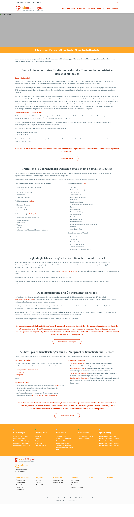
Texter (57, 386)
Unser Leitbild (75, 485)
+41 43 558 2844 (20, 2)
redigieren (19, 375)
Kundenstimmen (58, 480)
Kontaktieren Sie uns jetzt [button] (67, 342)
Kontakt (39, 2)
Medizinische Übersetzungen (21, 441)
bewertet (22, 284)
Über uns (100, 8)
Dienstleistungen (68, 8)
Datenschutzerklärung (45, 497)
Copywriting (38, 443)
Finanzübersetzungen (19, 438)
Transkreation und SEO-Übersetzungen (45, 395)
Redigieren (38, 441)
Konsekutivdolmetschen (63, 441)
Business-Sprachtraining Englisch (109, 438)
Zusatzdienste (83, 432)
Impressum (35, 497)
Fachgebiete (39, 480)
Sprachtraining (105, 432)
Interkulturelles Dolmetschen (79, 378)
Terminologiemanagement (85, 436)
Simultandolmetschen (77, 363)
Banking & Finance (35, 214)
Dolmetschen (61, 432)
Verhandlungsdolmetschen (79, 373)
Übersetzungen (19, 432)
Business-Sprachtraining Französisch (109, 441)
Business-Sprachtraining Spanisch (109, 445)
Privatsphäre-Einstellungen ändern (60, 497)
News (108, 8)
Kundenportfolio (58, 482)
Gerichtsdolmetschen (77, 368)
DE (118, 2)
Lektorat (37, 438)
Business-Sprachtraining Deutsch (108, 436)
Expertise (81, 8)
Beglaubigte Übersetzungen (21, 443)
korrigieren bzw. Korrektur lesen (27, 370)
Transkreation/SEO (40, 445)
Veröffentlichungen (41, 485)
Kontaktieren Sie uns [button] (67, 416)
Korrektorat (38, 436)
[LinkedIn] (132, 178)
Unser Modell (75, 480)
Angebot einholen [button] (67, 158)
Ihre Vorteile (74, 482)
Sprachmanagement (83, 438)
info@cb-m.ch (31, 2)
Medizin (31, 201)
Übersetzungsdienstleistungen (24, 299)
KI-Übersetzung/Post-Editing (21, 445)
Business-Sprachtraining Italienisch (109, 443)
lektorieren (20, 372)
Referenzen (90, 8)
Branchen (38, 482)
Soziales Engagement (77, 487)
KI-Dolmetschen (61, 450)
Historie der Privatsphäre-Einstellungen (78, 497)
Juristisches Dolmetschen (63, 438)
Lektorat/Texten (41, 432)
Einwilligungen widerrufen (95, 497)
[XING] (132, 174)
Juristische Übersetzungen (20, 436)
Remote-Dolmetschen (62, 443)
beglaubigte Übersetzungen (68, 271)
